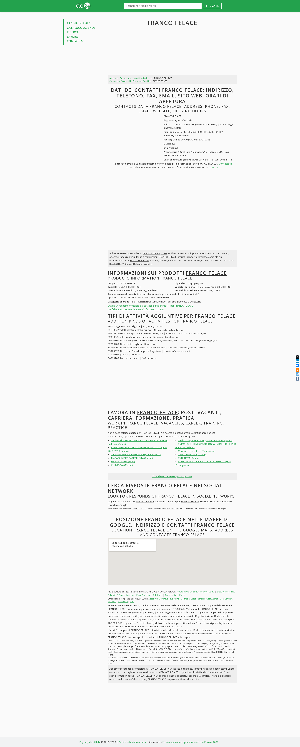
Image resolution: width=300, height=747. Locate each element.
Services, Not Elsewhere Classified (136, 81)
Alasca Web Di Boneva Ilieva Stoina (195, 591)
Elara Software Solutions (149, 595)
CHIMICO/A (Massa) (122, 465)
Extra (182, 595)
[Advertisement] (83, 95)
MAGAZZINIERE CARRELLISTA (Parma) (132, 458)
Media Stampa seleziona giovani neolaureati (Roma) (205, 440)
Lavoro (72, 36)
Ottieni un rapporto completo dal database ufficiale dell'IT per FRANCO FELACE (150, 307)
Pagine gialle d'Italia (89, 742)
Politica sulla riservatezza (132, 742)
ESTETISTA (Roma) (188, 458)
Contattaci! (225, 163)
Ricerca (73, 32)
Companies (114, 81)
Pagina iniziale (78, 23)
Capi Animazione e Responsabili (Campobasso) (136, 454)
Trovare (212, 6)
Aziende (113, 78)
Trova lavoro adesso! (172, 476)
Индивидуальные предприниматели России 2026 (190, 742)
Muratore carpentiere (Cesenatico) (196, 450)
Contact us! (213, 167)
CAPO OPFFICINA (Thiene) (192, 454)
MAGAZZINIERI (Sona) (123, 461)
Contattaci (76, 41)
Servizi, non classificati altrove (136, 78)
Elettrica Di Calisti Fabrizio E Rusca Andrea (199, 598)
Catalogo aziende (81, 28)
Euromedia (171, 595)
